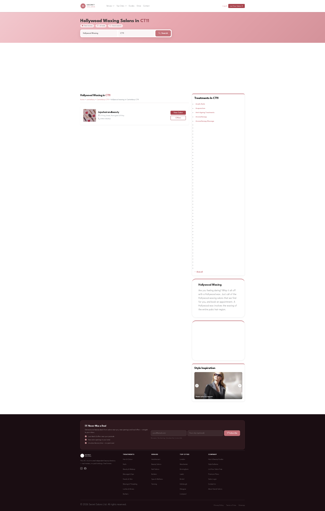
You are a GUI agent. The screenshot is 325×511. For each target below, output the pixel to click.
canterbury (90, 99)
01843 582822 (105, 119)
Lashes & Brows (128, 489)
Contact (146, 6)
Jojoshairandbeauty (108, 112)
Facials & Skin (128, 479)
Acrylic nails (200, 104)
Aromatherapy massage (205, 121)
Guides (131, 6)
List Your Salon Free (215, 469)
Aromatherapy (201, 117)
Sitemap (242, 505)
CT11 (107, 95)
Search (164, 33)
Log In (225, 6)
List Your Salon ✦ (236, 6)
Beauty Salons (156, 464)
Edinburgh (183, 484)
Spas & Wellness (157, 479)
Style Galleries (213, 464)
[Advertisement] (162, 62)
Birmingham (184, 469)
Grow (139, 6)
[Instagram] (81, 469)
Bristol (182, 479)
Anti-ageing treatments (205, 112)
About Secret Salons (215, 489)
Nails (124, 464)
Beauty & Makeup (129, 469)
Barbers (125, 494)
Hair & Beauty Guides (215, 459)
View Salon (178, 113)
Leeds (182, 474)
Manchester (184, 464)
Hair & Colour (128, 459)
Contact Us (212, 484)
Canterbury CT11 (103, 99)
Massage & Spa (128, 474)
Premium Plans (213, 474)
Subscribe (233, 433)
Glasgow (183, 489)
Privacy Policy (219, 505)
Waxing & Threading (130, 484)
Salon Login (212, 479)
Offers (178, 118)
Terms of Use (231, 505)
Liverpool (183, 494)
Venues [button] (109, 6)
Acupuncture (200, 108)
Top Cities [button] (120, 6)
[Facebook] (85, 469)
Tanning (154, 484)
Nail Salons (155, 469)
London (182, 459)
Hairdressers (155, 459)
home (82, 99)
